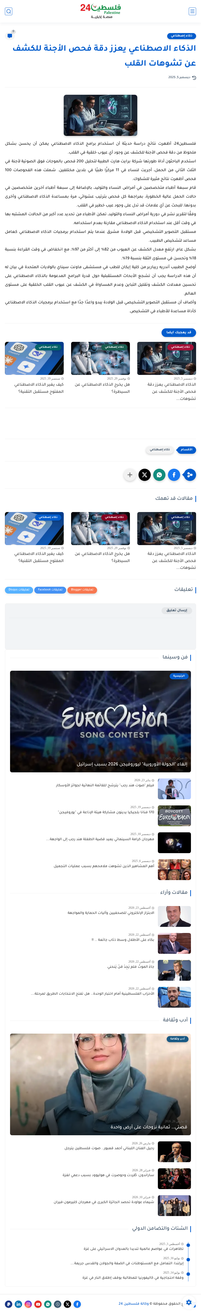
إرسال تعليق (176, 610)
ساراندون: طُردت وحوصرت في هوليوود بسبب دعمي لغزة (108, 1176)
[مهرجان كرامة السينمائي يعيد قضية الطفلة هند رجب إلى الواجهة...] (174, 842)
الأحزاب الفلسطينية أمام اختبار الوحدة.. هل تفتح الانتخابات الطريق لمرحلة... (92, 994)
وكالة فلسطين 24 (134, 1304)
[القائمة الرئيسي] (192, 11)
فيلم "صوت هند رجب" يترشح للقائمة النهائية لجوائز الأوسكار (105, 786)
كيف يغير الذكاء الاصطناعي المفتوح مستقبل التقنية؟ (39, 388)
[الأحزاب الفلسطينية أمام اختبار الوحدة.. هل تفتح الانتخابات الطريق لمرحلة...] (174, 997)
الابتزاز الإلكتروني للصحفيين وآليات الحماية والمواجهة (111, 913)
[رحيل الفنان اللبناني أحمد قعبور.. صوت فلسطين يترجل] (174, 1151)
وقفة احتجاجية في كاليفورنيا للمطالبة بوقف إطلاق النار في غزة (133, 1278)
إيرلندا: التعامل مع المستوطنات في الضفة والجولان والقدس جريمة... (127, 1264)
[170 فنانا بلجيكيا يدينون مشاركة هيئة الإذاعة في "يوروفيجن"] (174, 815)
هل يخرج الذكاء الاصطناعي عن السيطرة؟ (102, 388)
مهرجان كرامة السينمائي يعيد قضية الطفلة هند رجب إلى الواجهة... (100, 840)
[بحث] (8, 11)
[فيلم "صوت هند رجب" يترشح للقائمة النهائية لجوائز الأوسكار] (174, 788)
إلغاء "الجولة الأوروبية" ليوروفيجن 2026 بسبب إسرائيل (132, 764)
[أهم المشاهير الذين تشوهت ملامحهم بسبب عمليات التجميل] (174, 869)
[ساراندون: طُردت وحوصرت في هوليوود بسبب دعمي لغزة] (174, 1178)
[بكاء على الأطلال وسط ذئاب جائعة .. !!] (174, 943)
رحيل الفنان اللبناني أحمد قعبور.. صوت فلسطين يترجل (109, 1149)
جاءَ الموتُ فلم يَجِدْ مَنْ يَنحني (130, 967)
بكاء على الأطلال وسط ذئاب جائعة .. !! (123, 940)
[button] (174, 475)
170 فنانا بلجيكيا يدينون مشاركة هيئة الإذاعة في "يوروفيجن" (106, 813)
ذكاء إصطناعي (181, 36)
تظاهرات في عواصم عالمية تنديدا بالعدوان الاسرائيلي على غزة (134, 1249)
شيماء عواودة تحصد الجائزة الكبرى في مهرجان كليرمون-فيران (104, 1203)
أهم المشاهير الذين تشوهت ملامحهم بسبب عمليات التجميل (104, 867)
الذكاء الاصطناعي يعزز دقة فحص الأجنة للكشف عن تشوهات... (172, 392)
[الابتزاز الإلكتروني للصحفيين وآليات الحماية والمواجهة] (174, 916)
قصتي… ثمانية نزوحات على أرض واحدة (149, 1127)
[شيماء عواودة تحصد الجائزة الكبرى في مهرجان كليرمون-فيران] (174, 1205)
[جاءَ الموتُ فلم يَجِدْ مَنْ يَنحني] (174, 970)
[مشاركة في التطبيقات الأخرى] (130, 475)
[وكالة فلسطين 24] (100, 11)
